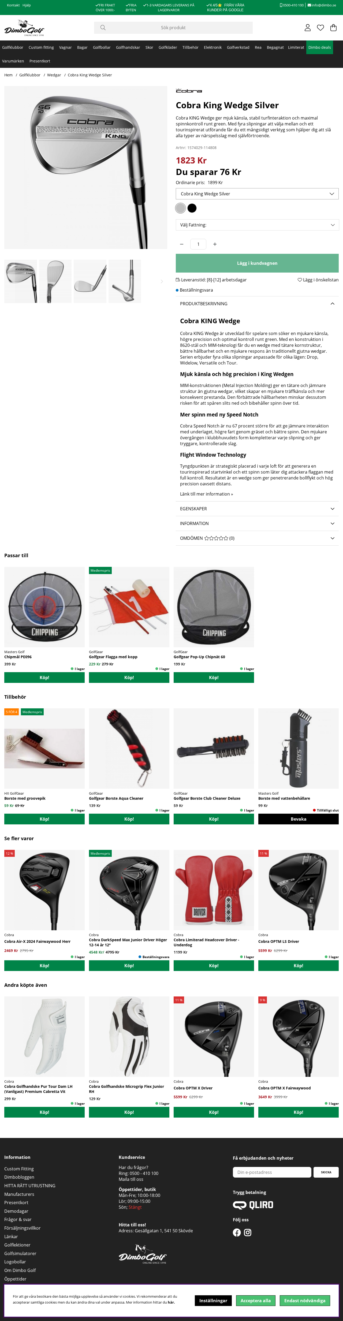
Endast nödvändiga (305, 1301)
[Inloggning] (308, 27)
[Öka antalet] (215, 244)
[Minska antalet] (182, 244)
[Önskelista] (320, 27)
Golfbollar (102, 47)
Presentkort (39, 61)
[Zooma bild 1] (85, 167)
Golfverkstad (238, 47)
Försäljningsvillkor (22, 1228)
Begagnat (275, 47)
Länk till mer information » (206, 494)
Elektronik (213, 47)
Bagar (82, 47)
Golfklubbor (12, 47)
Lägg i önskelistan (320, 280)
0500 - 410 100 (144, 1173)
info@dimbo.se (323, 5)
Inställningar (213, 1301)
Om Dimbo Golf (20, 1270)
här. (171, 1302)
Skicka (326, 1172)
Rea (258, 47)
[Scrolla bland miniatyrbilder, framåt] (161, 281)
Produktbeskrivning (204, 304)
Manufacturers (19, 1194)
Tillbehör (190, 47)
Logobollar (15, 1262)
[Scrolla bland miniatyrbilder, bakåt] (9, 281)
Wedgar (54, 74)
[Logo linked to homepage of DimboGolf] (24, 27)
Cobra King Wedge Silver (90, 74)
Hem (8, 74)
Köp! (44, 966)
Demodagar (16, 1211)
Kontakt (13, 5)
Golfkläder (168, 47)
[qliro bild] (253, 1208)
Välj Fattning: (193, 225)
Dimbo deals (319, 47)
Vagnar (65, 47)
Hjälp (27, 5)
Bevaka (299, 819)
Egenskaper (193, 509)
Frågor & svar (18, 1219)
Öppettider (15, 1279)
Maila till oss (131, 1179)
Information (194, 523)
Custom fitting (41, 47)
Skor (149, 47)
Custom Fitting (19, 1169)
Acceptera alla (256, 1301)
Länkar (11, 1237)
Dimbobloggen (19, 1177)
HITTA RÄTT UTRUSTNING (29, 1186)
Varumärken (13, 61)
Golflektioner (17, 1245)
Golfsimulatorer (20, 1253)
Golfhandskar (128, 47)
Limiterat (296, 47)
